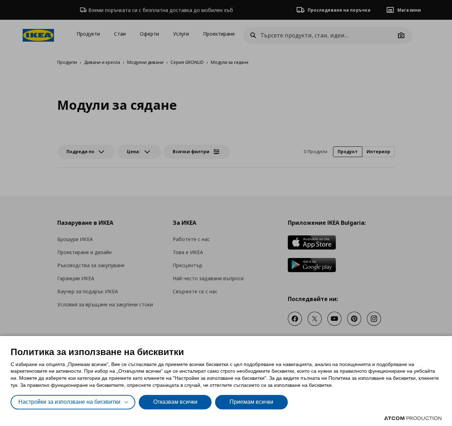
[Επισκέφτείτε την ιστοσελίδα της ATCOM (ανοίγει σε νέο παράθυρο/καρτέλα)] (412, 418)
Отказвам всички (175, 402)
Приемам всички (251, 402)
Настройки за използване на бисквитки (69, 402)
